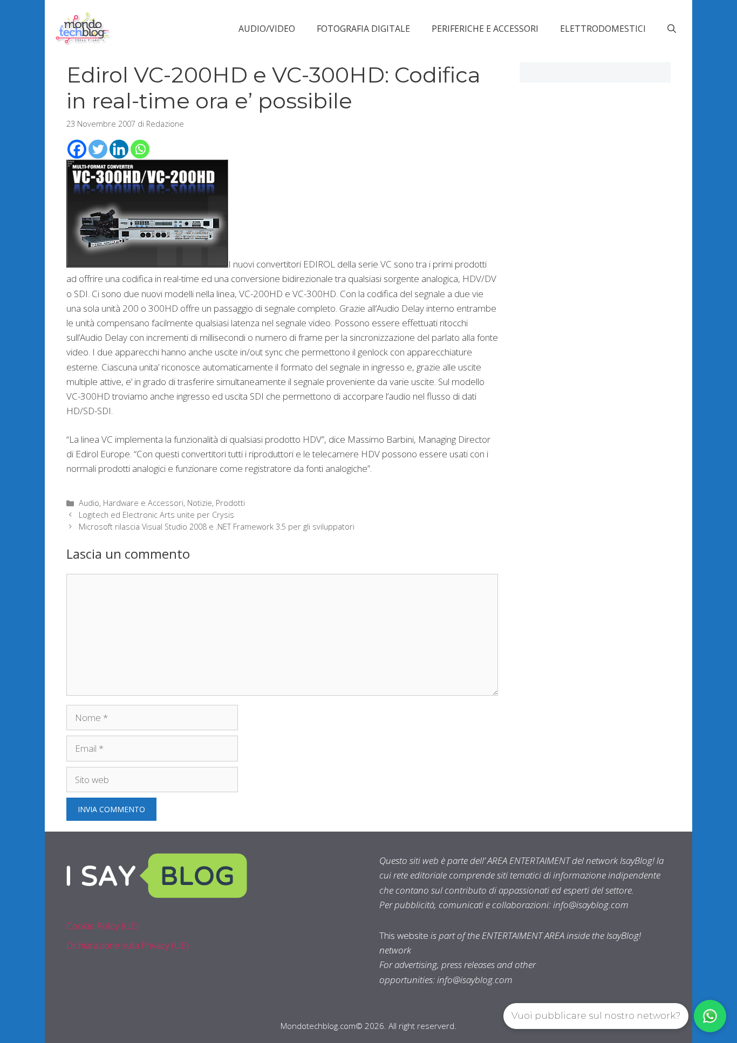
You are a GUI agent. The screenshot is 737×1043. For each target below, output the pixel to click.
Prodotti (230, 503)
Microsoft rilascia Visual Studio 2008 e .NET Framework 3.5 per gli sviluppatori (216, 527)
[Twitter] (97, 149)
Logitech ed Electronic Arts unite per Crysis (156, 515)
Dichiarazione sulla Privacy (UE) (127, 945)
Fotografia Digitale (363, 29)
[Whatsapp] (140, 149)
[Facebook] (76, 149)
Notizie (199, 503)
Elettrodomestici (603, 29)
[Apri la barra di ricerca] (672, 28)
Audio (89, 503)
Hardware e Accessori (143, 503)
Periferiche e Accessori (485, 29)
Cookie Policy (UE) (102, 926)
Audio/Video (266, 29)
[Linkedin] (119, 149)
